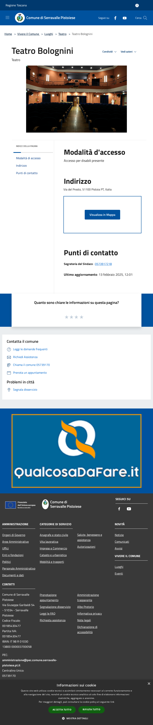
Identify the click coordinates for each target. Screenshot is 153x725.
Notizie (119, 535)
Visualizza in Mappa (102, 214)
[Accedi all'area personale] (137, 5)
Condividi (107, 52)
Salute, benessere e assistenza (89, 537)
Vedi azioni (127, 52)
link (112, 701)
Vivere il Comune (28, 34)
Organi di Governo (13, 535)
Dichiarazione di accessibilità (87, 629)
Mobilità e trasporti (52, 561)
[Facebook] (114, 17)
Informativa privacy (89, 613)
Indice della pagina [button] (27, 146)
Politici (6, 561)
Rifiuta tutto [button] (91, 709)
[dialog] (76, 702)
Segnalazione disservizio (55, 607)
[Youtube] (123, 17)
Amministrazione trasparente (88, 597)
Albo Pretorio (85, 607)
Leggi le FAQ (47, 613)
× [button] (148, 683)
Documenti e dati (13, 575)
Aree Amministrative (15, 541)
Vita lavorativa (49, 541)
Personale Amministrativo (18, 568)
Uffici (5, 548)
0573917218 (103, 264)
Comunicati (122, 541)
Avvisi (118, 548)
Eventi (119, 573)
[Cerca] (145, 18)
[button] (76, 718)
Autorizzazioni (86, 546)
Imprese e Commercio (53, 548)
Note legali (84, 620)
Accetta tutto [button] (62, 709)
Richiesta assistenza (52, 620)
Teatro (62, 34)
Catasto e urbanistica (53, 555)
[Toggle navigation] (7, 17)
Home (8, 34)
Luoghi (48, 34)
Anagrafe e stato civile (54, 535)
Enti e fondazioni (13, 555)
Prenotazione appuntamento (49, 597)
